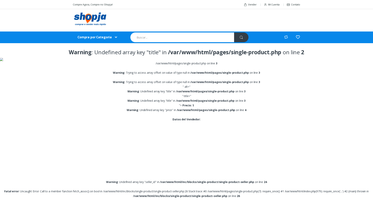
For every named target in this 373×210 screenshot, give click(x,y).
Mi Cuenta (274, 4)
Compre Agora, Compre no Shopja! (93, 4)
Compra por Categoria (95, 37)
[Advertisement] (202, 21)
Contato (295, 4)
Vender (252, 4)
